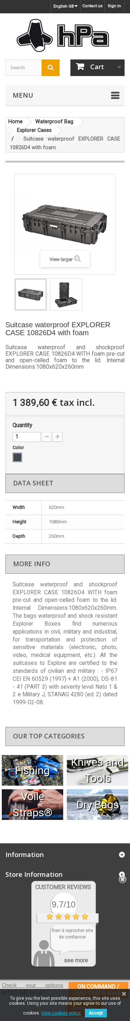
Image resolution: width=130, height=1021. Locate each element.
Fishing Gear (33, 770)
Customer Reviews (63, 887)
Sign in (114, 6)
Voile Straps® (32, 804)
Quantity (22, 425)
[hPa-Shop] (65, 35)
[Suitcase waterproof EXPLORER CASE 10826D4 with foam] (31, 294)
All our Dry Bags (97, 804)
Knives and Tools (97, 770)
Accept (96, 1013)
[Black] (17, 457)
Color (19, 447)
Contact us (92, 6)
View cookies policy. (61, 1013)
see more (76, 960)
